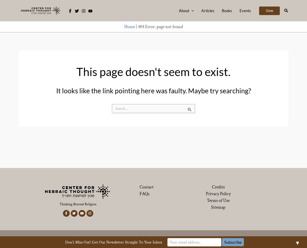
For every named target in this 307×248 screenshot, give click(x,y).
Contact (147, 187)
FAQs (144, 194)
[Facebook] (70, 11)
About (184, 10)
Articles (207, 10)
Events (245, 10)
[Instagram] (84, 11)
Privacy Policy (218, 194)
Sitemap (218, 207)
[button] (191, 10)
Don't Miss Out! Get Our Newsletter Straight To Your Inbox (113, 242)
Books (227, 10)
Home (129, 27)
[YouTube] (90, 11)
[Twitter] (77, 11)
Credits (218, 187)
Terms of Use (218, 200)
